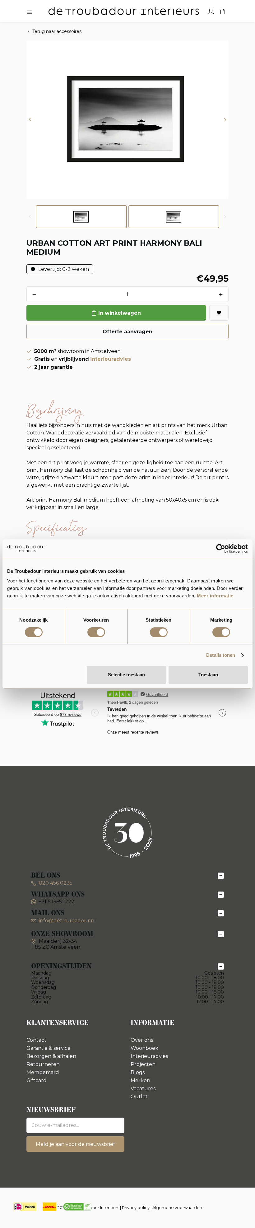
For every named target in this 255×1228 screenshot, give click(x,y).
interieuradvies (110, 359)
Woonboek (144, 1048)
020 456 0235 (55, 883)
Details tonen (220, 655)
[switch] (96, 632)
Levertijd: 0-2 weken (63, 269)
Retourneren (43, 1064)
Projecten (143, 1064)
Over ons (142, 1040)
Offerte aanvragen (127, 332)
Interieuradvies (149, 1056)
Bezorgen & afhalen (51, 1056)
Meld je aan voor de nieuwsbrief (75, 1144)
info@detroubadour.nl (67, 921)
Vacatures (143, 1088)
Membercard (42, 1072)
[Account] (211, 11)
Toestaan (208, 674)
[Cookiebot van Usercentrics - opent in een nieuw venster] (220, 548)
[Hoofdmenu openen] (29, 12)
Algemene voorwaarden (177, 1207)
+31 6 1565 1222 (56, 902)
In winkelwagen (119, 313)
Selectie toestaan (126, 674)
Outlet (139, 1097)
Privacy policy (136, 1207)
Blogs (138, 1072)
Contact (36, 1040)
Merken (140, 1080)
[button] (29, 120)
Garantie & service (48, 1048)
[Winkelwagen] (223, 11)
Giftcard (36, 1080)
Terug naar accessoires (56, 31)
